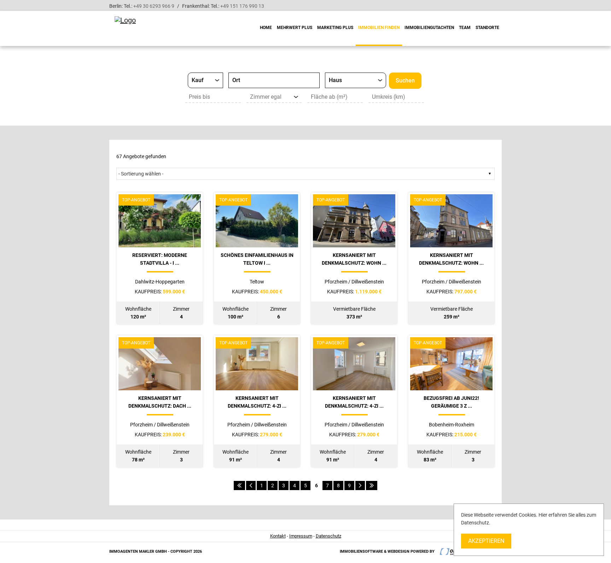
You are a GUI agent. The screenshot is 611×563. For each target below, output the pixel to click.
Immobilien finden (379, 27)
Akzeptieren (486, 541)
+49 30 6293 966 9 (153, 6)
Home (266, 27)
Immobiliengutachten (429, 27)
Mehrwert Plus (294, 27)
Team (465, 27)
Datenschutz (328, 536)
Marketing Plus (335, 27)
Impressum (300, 536)
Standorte (487, 27)
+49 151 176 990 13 (242, 6)
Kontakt (278, 536)
